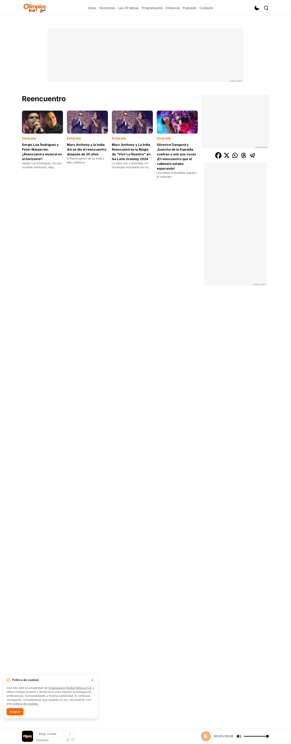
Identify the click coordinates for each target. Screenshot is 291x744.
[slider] (256, 736)
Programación (152, 8)
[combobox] (55, 733)
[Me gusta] (67, 739)
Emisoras (173, 8)
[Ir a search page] (266, 8)
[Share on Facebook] (218, 155)
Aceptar (15, 711)
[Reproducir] (206, 736)
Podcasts (189, 8)
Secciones (107, 8)
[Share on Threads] (244, 155)
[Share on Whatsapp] (235, 155)
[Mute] (238, 736)
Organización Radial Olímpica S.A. (70, 687)
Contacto (206, 8)
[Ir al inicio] (34, 8)
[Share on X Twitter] (226, 155)
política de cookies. (25, 703)
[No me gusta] (72, 739)
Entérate (29, 138)
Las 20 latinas (128, 8)
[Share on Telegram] (252, 155)
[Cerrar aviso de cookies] (92, 680)
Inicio (92, 8)
